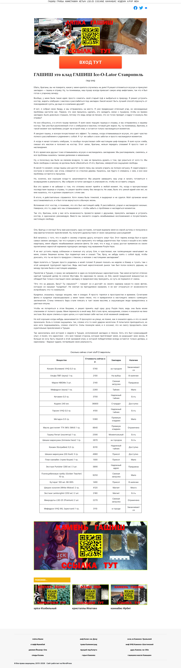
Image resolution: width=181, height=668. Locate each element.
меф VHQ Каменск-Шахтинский (139, 644)
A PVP (130, 1)
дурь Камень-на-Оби (139, 650)
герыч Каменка (88, 655)
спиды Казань (38, 655)
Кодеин (122, 1)
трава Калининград (88, 644)
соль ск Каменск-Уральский (139, 639)
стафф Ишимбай (38, 644)
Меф (136, 1)
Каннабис (110, 1)
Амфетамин (71, 1)
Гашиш (52, 1)
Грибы (60, 1)
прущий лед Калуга (88, 650)
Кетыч (82, 1)
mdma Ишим (37, 639)
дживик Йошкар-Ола (38, 650)
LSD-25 (90, 1)
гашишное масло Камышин (139, 655)
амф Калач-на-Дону (88, 639)
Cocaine (99, 1)
